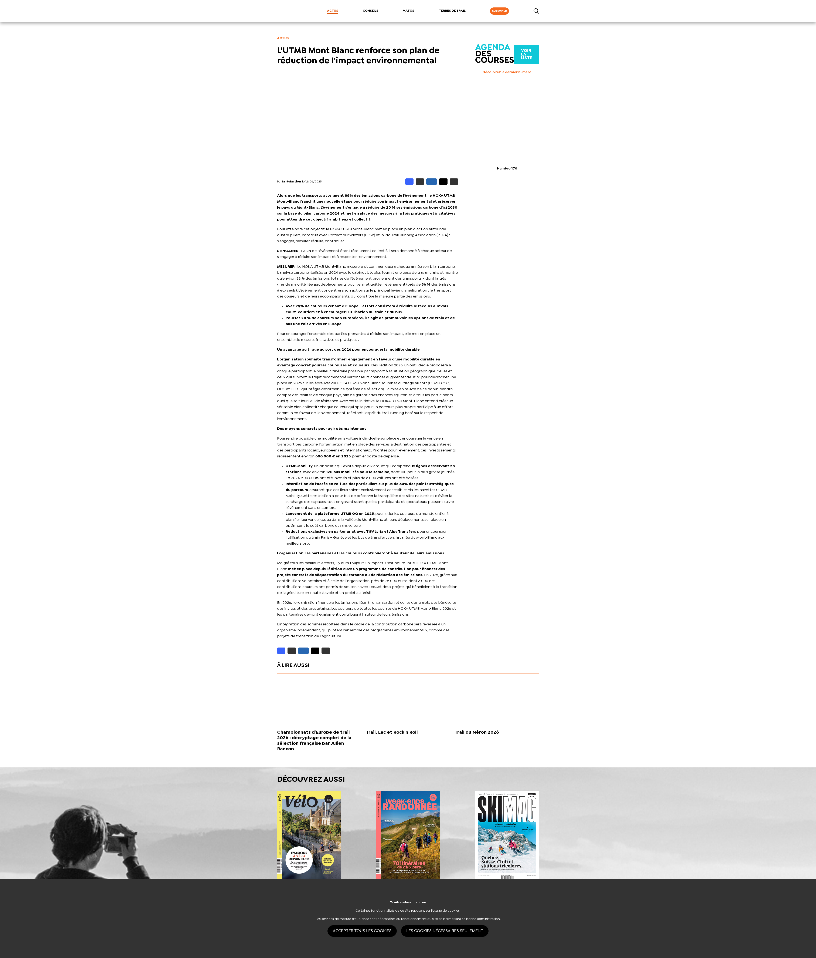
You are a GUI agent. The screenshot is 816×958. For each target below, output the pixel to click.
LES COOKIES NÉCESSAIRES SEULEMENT (444, 931)
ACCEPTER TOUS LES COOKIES (362, 931)
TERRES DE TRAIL (452, 11)
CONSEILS (370, 11)
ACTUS (332, 11)
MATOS (408, 11)
